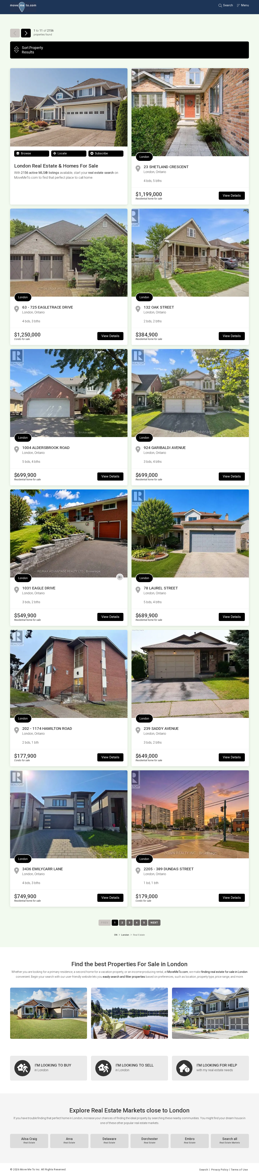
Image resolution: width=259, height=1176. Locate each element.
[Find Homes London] (48, 1013)
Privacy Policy (219, 1170)
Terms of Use (239, 1170)
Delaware (109, 1140)
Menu (245, 5)
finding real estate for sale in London (224, 971)
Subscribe (101, 153)
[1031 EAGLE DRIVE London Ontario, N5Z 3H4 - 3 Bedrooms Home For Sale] (68, 533)
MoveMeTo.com (177, 971)
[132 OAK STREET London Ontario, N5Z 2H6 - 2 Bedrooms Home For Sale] (190, 253)
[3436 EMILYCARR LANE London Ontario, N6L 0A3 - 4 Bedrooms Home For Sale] (68, 814)
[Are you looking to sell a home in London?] (129, 1068)
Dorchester (149, 1140)
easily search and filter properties (124, 976)
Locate (62, 153)
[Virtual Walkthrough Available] (119, 577)
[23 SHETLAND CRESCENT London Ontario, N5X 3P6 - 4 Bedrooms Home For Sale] (190, 112)
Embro (189, 1140)
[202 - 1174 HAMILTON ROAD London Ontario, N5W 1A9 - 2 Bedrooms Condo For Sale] (68, 674)
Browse (25, 153)
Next (154, 922)
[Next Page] (26, 33)
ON (115, 935)
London (144, 156)
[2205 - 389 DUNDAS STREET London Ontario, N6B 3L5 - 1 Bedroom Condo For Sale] (190, 814)
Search (228, 5)
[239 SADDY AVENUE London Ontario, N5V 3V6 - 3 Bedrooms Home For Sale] (190, 674)
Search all (230, 1140)
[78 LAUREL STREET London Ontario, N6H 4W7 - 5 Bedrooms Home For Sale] (190, 533)
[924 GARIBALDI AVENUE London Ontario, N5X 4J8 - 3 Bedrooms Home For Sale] (190, 393)
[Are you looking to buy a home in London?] (48, 1068)
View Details (232, 195)
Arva (69, 1140)
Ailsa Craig (29, 1140)
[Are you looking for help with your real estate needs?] (210, 1068)
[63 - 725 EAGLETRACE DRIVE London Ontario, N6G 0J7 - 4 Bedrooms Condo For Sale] (68, 253)
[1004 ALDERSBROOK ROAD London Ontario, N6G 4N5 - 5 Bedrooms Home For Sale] (68, 393)
